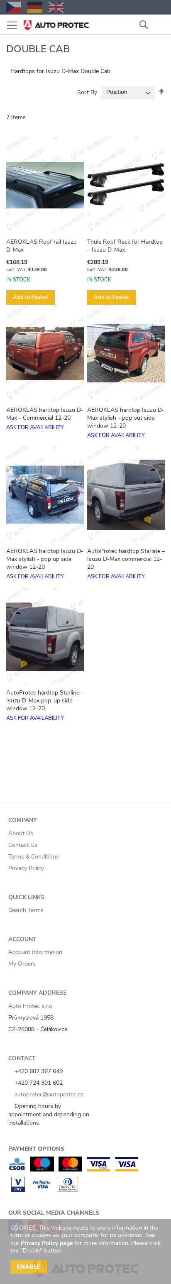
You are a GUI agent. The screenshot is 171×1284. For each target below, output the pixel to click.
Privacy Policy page (47, 1243)
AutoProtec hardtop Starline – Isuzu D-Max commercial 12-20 (126, 559)
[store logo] (56, 22)
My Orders (22, 964)
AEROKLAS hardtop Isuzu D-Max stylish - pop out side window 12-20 (125, 418)
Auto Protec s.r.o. (31, 1006)
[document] (86, 1251)
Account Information (35, 952)
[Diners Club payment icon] (68, 1190)
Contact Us (22, 845)
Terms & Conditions (33, 857)
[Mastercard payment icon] (70, 1170)
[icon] (158, 24)
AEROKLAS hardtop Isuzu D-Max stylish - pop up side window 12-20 (44, 559)
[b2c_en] (56, 7)
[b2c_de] (34, 7)
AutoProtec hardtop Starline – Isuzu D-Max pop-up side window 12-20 (45, 700)
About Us (20, 833)
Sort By (87, 92)
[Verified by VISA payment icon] (41, 1190)
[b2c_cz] (13, 7)
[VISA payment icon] (127, 1170)
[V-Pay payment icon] (18, 1190)
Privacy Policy (26, 868)
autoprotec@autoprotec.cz (48, 1094)
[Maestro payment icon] (42, 1170)
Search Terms (26, 910)
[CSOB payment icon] (17, 1170)
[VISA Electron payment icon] (98, 1170)
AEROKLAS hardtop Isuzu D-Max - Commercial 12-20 (44, 414)
